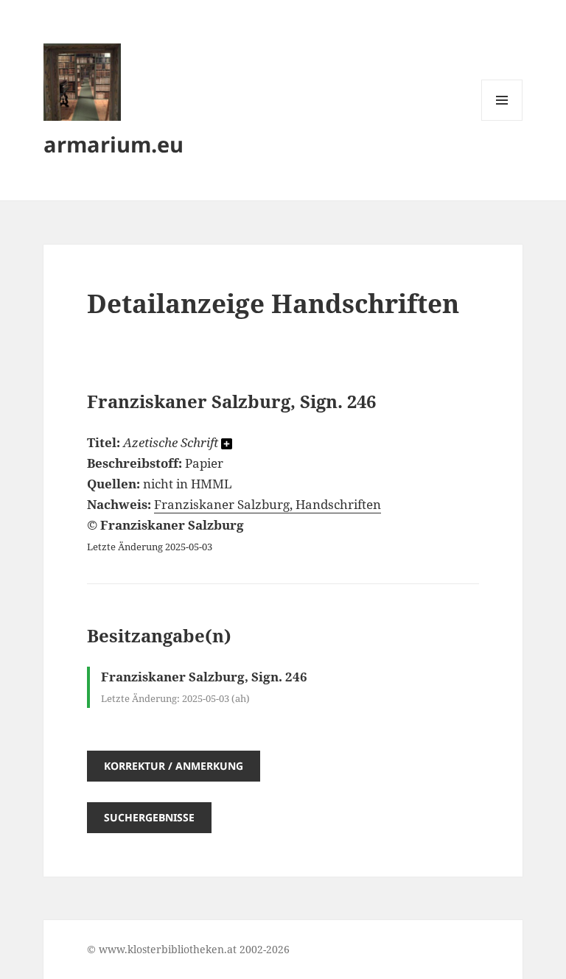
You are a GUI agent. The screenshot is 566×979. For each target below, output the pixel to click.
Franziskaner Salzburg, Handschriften (267, 504)
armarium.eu (113, 144)
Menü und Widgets (502, 120)
